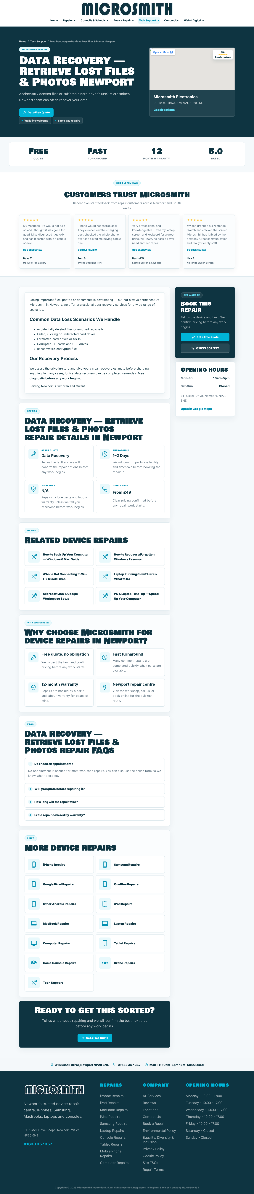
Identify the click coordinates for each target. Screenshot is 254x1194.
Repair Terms (153, 1170)
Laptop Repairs (112, 1131)
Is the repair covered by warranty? (59, 815)
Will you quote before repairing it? (59, 789)
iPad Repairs (109, 1103)
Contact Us (171, 20)
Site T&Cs (150, 1163)
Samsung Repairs (113, 1124)
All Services (152, 1096)
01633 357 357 (129, 1065)
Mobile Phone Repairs (110, 1153)
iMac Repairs (110, 1117)
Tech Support (147, 20)
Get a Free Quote (39, 112)
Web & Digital (192, 20)
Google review (32, 250)
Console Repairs (113, 1137)
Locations (150, 1110)
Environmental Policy (159, 1131)
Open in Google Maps (196, 409)
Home (54, 20)
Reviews (149, 1103)
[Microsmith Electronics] (127, 9)
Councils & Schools (93, 20)
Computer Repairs (114, 1163)
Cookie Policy (153, 1156)
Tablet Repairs (111, 1144)
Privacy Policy (154, 1149)
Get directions (164, 110)
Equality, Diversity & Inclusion (158, 1140)
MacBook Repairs (114, 1110)
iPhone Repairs (111, 1096)
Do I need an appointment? (53, 764)
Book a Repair (122, 20)
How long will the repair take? (56, 802)
